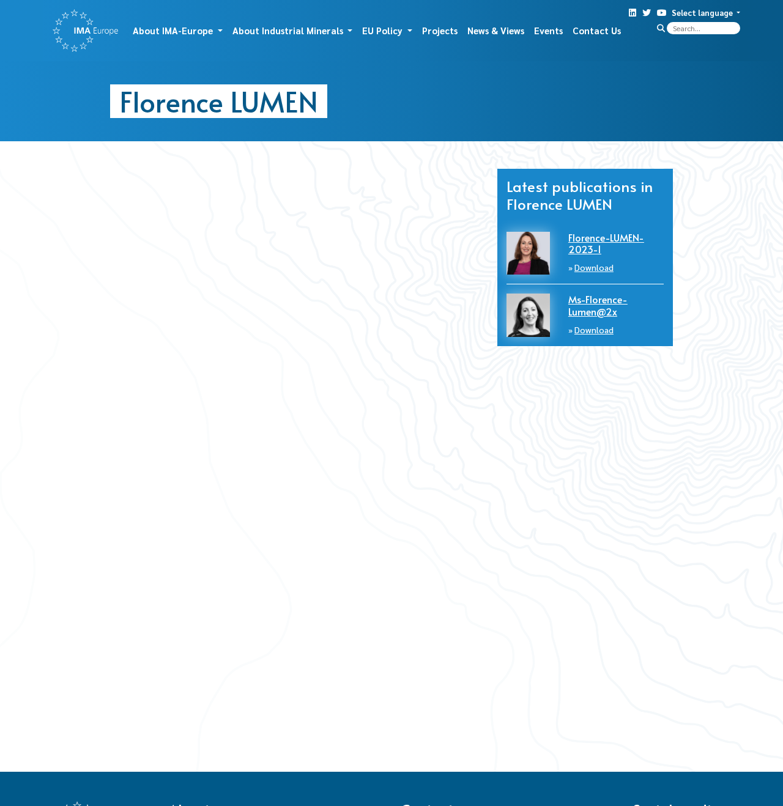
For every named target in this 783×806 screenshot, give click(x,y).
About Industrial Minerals (289, 30)
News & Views (495, 30)
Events (548, 30)
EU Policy (383, 30)
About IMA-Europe (174, 30)
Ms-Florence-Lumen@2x (598, 304)
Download (594, 267)
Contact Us (597, 30)
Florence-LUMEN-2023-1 (606, 243)
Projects (440, 30)
